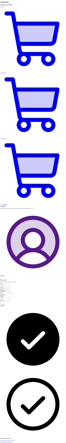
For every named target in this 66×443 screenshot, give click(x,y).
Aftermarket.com (6, 442)
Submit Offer (3, 305)
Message (1, 296)
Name (1, 283)
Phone (1, 289)
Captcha (2, 300)
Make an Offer (3, 206)
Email (1, 287)
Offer (1, 292)
